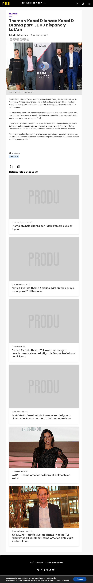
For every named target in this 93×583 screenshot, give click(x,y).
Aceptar (80, 579)
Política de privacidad (54, 562)
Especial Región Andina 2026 (34, 3)
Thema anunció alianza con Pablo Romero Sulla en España (42, 227)
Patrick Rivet (14, 157)
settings (66, 580)
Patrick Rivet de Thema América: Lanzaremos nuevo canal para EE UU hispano (43, 289)
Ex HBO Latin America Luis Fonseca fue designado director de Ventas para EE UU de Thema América (41, 417)
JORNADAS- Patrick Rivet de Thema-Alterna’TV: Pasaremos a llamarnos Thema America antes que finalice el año (42, 538)
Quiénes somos (36, 562)
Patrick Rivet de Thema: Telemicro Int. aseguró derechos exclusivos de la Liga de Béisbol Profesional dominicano (43, 353)
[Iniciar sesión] (82, 3)
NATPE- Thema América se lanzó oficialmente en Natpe (41, 476)
